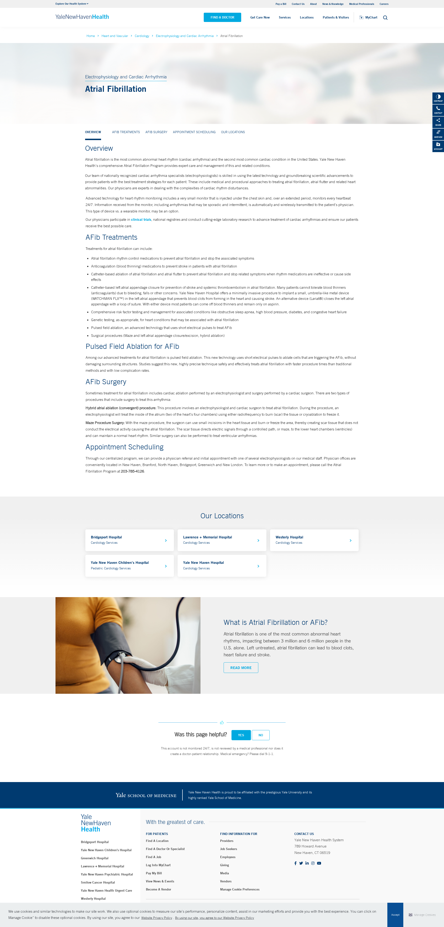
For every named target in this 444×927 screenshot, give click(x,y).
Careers (384, 4)
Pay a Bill (281, 4)
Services (285, 17)
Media (224, 873)
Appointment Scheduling (194, 132)
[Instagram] (312, 863)
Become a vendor (158, 889)
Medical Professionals (361, 4)
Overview (93, 132)
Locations (307, 17)
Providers (226, 841)
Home (90, 35)
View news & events (160, 881)
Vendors (225, 881)
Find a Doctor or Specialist (165, 849)
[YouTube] (319, 863)
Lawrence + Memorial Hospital (102, 866)
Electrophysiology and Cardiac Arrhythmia (185, 35)
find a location (157, 841)
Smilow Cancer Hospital (98, 882)
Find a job (153, 857)
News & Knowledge (333, 4)
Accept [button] (395, 915)
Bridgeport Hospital (95, 842)
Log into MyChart (158, 865)
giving (224, 865)
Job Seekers (228, 849)
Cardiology (142, 35)
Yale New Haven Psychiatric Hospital (107, 874)
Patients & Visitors (336, 17)
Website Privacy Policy (156, 918)
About (313, 4)
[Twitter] (301, 863)
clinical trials (141, 219)
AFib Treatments (126, 132)
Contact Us (298, 4)
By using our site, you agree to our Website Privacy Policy (214, 918)
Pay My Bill (154, 873)
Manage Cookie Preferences (239, 889)
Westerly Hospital (93, 898)
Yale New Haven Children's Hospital (106, 850)
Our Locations (233, 132)
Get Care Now (260, 17)
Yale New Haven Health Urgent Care (106, 890)
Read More (241, 667)
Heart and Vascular (115, 35)
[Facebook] (295, 863)
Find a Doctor (222, 17)
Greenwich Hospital (94, 858)
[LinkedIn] (307, 863)
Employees (227, 857)
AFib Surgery (156, 132)
